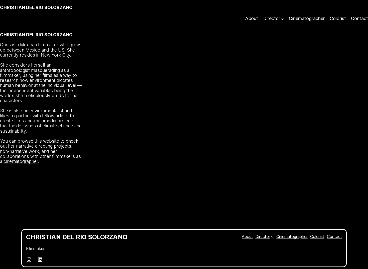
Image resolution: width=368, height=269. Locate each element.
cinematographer (21, 161)
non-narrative (13, 151)
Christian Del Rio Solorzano (36, 7)
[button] (94, 186)
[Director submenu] (282, 18)
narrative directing (34, 146)
